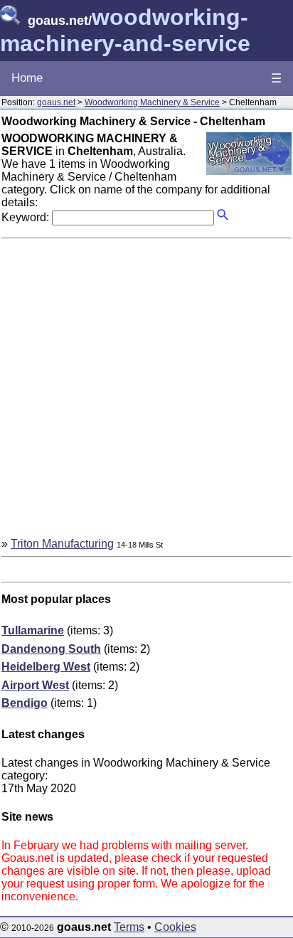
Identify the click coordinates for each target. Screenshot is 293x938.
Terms (129, 927)
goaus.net (56, 102)
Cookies (175, 927)
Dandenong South (51, 649)
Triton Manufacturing (62, 544)
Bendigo (24, 703)
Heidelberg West (45, 667)
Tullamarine (32, 630)
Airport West (35, 685)
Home (27, 78)
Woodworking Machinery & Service (152, 102)
